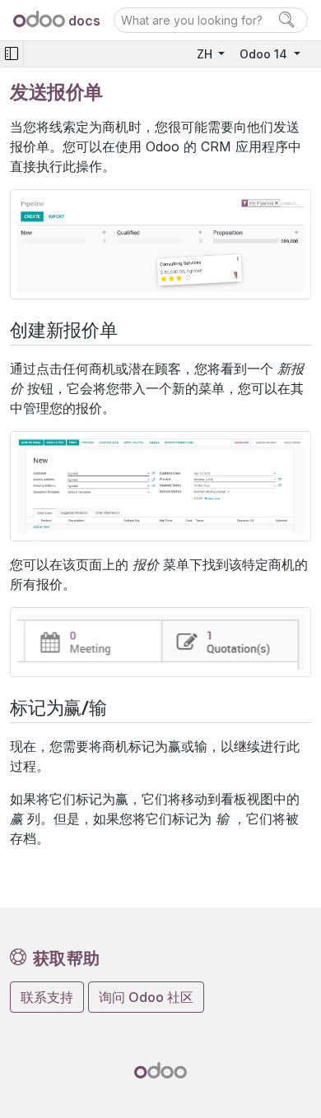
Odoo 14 (265, 54)
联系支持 (47, 997)
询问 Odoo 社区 (146, 997)
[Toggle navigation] (11, 54)
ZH (206, 54)
